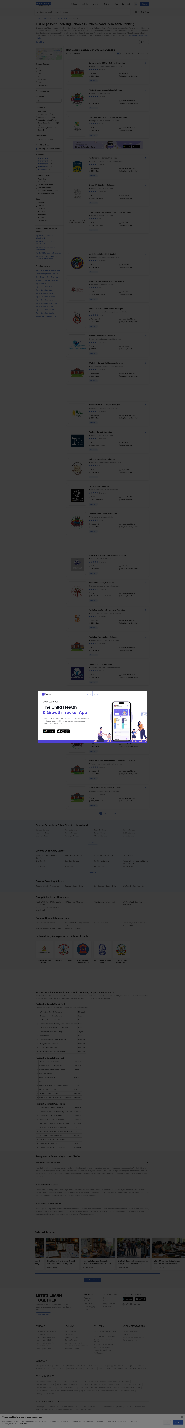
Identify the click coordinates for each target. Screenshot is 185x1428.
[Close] (145, 694)
